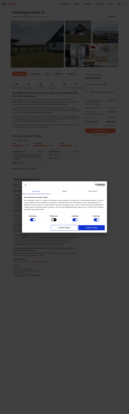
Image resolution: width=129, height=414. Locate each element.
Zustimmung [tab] (36, 191)
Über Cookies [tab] (92, 191)
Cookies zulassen (91, 227)
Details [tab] (64, 191)
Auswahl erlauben (64, 227)
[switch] (54, 219)
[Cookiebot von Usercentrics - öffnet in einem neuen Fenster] (96, 185)
